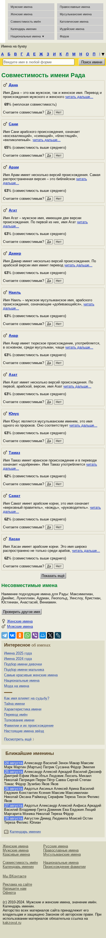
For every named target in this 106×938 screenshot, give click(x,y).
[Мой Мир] (42, 635)
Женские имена (21, 14)
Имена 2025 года (18, 653)
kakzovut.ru (12, 923)
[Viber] (35, 635)
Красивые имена (16, 854)
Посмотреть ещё (18, 739)
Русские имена (55, 846)
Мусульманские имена (76, 14)
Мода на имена (16, 686)
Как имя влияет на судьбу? (26, 698)
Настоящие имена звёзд (24, 731)
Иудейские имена (72, 29)
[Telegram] (4, 635)
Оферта (9, 893)
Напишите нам (14, 888)
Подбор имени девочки (23, 664)
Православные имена (75, 6)
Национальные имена (21, 680)
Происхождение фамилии (64, 867)
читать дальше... (79, 97)
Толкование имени (19, 720)
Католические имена (74, 21)
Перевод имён (15, 715)
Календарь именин (23, 29)
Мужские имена (21, 6)
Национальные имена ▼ (28, 36)
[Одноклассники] (20, 635)
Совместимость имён (20, 862)
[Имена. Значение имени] (2, 21)
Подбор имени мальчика (24, 670)
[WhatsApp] (27, 635)
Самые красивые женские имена (31, 675)
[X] (50, 635)
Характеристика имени (22, 709)
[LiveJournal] (58, 635)
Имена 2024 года (18, 659)
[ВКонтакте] (12, 635)
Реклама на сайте (17, 884)
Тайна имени (14, 704)
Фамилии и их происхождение (29, 725)
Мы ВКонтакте (14, 876)
